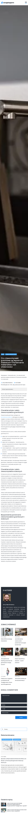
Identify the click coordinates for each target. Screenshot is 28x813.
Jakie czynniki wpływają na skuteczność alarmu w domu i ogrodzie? (17, 810)
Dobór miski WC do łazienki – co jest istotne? (20, 660)
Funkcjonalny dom (11, 354)
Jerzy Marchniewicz (7, 382)
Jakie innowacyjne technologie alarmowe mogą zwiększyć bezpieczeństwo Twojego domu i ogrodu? (17, 804)
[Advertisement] (14, 574)
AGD (3, 354)
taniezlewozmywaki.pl (6, 417)
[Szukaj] (2, 729)
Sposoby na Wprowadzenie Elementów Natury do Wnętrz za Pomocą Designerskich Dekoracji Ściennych (13, 760)
